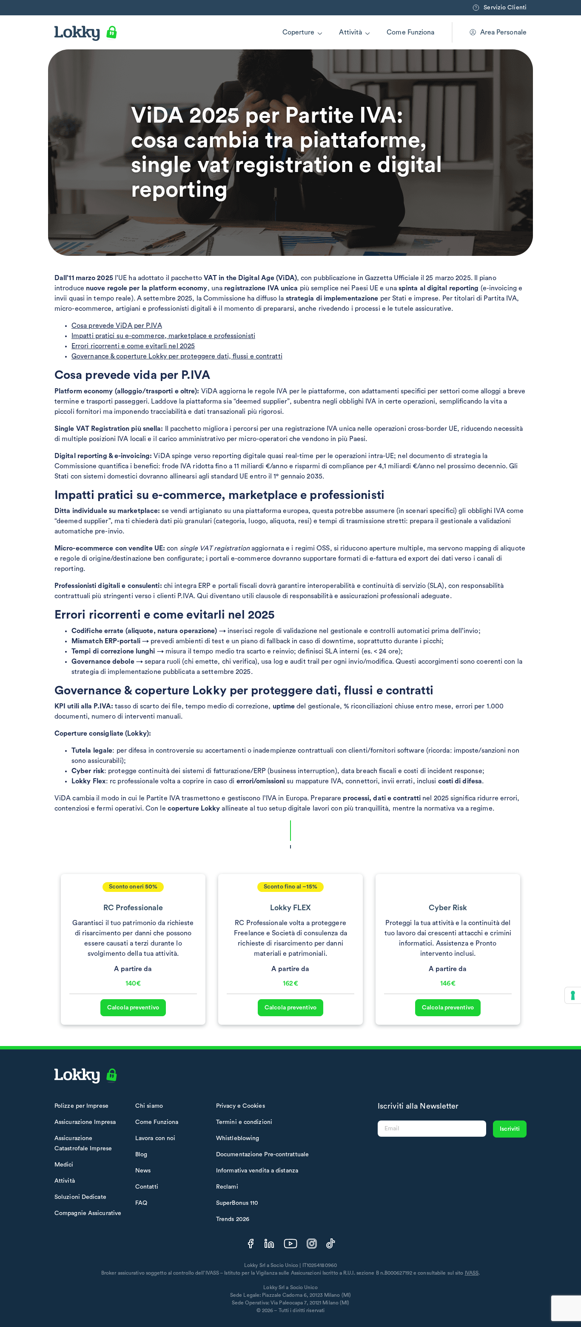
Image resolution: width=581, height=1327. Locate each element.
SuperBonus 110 (237, 1203)
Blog (141, 1155)
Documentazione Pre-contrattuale (262, 1155)
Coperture (298, 32)
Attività (350, 32)
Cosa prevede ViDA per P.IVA (116, 325)
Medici (64, 1165)
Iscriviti (510, 1129)
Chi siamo (149, 1106)
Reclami (227, 1187)
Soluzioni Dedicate (80, 1197)
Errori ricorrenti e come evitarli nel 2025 (133, 346)
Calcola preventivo (133, 1008)
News (143, 1171)
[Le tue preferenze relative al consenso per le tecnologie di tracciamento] (573, 995)
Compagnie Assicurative (87, 1213)
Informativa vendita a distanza (257, 1171)
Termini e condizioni (244, 1122)
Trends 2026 (232, 1219)
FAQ (141, 1203)
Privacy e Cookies (240, 1106)
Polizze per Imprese (81, 1106)
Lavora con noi (155, 1138)
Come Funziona (410, 32)
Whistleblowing (237, 1138)
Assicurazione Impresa (85, 1122)
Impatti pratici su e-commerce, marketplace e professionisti (163, 335)
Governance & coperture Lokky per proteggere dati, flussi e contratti (176, 356)
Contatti (146, 1187)
